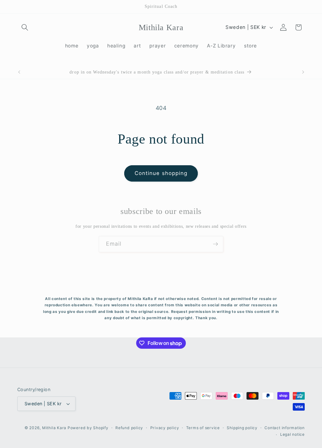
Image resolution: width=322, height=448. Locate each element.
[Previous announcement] (19, 72)
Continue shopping (161, 173)
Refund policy (129, 427)
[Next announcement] (303, 72)
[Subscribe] (215, 244)
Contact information (284, 427)
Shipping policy (242, 427)
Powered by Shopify (88, 427)
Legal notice (292, 434)
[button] (24, 27)
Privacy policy (164, 427)
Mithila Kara (55, 427)
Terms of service (203, 427)
